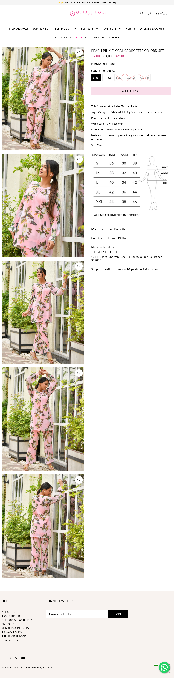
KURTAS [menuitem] (131, 28)
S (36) (96, 77)
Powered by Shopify (40, 667)
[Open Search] (141, 13)
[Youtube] (23, 658)
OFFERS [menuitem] (114, 37)
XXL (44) (144, 77)
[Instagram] (10, 658)
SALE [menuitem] (79, 37)
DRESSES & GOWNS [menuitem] (152, 28)
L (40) (119, 77)
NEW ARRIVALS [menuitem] (19, 28)
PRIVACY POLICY (12, 632)
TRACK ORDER (11, 615)
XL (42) (131, 77)
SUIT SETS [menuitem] (87, 28)
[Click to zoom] (79, 52)
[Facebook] (4, 658)
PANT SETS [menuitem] (109, 28)
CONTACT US (10, 640)
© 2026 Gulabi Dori (13, 667)
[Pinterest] (16, 658)
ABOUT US (8, 611)
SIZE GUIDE (9, 624)
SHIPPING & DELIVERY (15, 628)
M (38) (107, 77)
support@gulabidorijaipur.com (138, 269)
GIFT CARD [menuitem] (98, 37)
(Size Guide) (112, 71)
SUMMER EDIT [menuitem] (42, 28)
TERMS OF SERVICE (14, 636)
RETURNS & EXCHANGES (17, 620)
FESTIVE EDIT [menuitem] (63, 28)
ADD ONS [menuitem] (61, 37)
